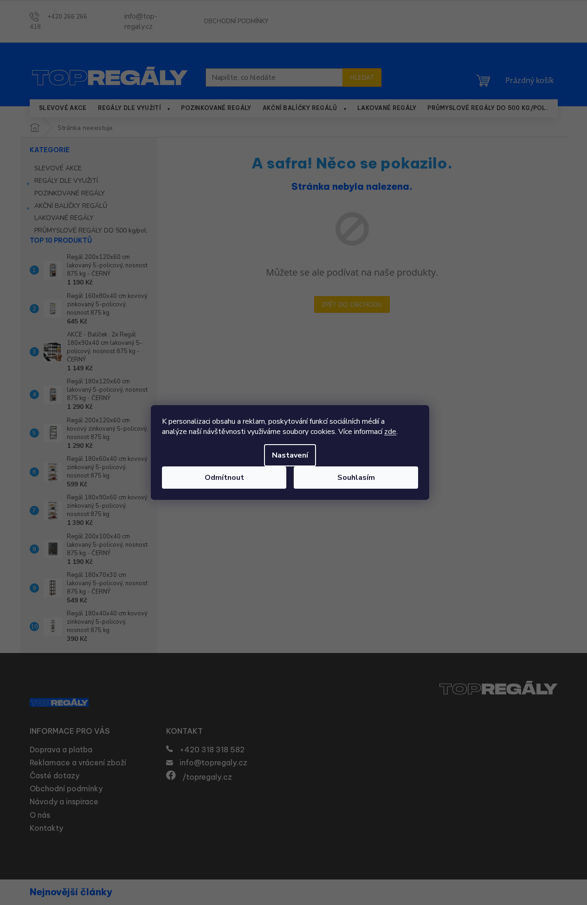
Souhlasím (356, 477)
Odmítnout (224, 477)
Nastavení (290, 455)
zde (390, 432)
